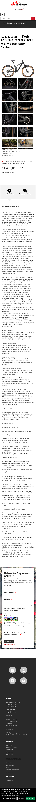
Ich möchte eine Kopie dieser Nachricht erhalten (14, 609)
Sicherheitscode (9, 616)
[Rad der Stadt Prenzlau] (19, 5)
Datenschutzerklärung (14, 633)
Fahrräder (9, 23)
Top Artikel (9, 780)
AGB (7, 767)
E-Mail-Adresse (9, 592)
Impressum (10, 772)
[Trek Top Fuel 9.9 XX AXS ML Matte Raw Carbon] (18, 66)
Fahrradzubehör (11, 747)
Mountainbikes (19, 23)
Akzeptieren (30, 798)
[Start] (3, 23)
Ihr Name (7, 585)
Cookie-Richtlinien (13, 795)
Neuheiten (9, 754)
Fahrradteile (10, 749)
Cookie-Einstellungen (9, 798)
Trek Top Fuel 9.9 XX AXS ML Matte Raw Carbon (16, 41)
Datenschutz (10, 765)
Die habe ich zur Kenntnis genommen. (17, 634)
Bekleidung (9, 752)
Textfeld (7, 599)
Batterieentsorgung (12, 770)
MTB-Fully (29, 23)
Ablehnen (21, 798)
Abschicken (9, 641)
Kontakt (8, 763)
